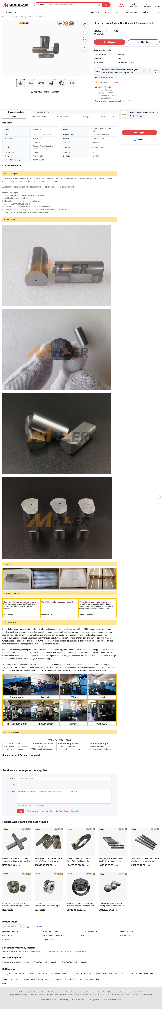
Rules (158, 12)
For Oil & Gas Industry (89, 931)
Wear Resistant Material (37, 17)
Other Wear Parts (48, 940)
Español (33, 995)
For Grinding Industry (10, 931)
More (4, 983)
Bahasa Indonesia (147, 995)
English (25, 995)
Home (4, 17)
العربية (94, 995)
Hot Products (23, 992)
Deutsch (76, 995)
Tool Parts (84, 935)
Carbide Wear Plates (11, 979)
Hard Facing (6, 940)
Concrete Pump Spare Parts (52, 935)
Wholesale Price (84, 992)
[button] (109, 116)
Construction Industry (60, 973)
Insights (140, 992)
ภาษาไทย (120, 995)
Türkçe (127, 995)
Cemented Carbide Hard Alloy (64, 979)
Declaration (105, 1000)
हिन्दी (113, 995)
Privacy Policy (116, 1000)
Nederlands (85, 995)
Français (50, 995)
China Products (35, 992)
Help (117, 12)
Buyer (105, 12)
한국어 (100, 995)
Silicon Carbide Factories (38, 973)
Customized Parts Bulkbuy (89, 979)
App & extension (131, 12)
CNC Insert (6, 935)
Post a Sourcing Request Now (68, 811)
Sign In (97, 101)
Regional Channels (109, 992)
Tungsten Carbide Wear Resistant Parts (110, 973)
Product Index (122, 992)
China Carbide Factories (82, 973)
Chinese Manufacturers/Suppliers (52, 992)
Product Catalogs (35, 926)
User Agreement (94, 1000)
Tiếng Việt (135, 995)
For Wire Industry (126, 931)
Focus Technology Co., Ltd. (65, 1000)
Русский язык (59, 995)
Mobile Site (132, 992)
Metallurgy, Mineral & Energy (18, 17)
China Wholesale (71, 992)
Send (20, 811)
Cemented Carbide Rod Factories (142, 973)
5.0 (130, 116)
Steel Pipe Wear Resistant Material (74, 962)
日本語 (107, 995)
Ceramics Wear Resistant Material (16, 962)
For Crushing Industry (50, 931)
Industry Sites (96, 992)
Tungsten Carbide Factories (14, 973)
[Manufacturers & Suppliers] (15, 4)
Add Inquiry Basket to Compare (47, 92)
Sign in (157, 6)
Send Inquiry (109, 42)
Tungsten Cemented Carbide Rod (36, 979)
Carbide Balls (125, 935)
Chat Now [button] (145, 42)
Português (41, 995)
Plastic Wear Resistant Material (45, 962)
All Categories (11, 12)
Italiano (69, 995)
